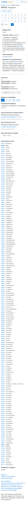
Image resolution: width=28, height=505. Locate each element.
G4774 (3, 155)
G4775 (3, 157)
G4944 (3, 419)
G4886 (3, 324)
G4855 (3, 275)
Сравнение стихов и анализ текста (11, 485)
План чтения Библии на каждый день (11, 488)
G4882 (3, 317)
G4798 (3, 196)
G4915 (3, 372)
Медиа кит (4, 474)
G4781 (3, 169)
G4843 (3, 254)
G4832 (3, 238)
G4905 (3, 356)
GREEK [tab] (18, 100)
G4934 (3, 405)
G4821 (3, 220)
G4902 (3, 352)
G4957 (3, 431)
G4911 (3, 364)
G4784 (3, 173)
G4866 (3, 287)
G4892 (3, 334)
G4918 (3, 378)
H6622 (21, 46)
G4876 (3, 307)
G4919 (3, 380)
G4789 (3, 181)
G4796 (3, 192)
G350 (2, 447)
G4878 (3, 309)
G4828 (3, 230)
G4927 (3, 395)
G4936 (3, 407)
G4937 (3, 409)
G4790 (3, 183)
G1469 (3, 450)
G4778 (3, 163)
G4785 (3, 175)
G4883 (3, 319)
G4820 (3, 218)
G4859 (3, 277)
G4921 (3, 384)
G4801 (3, 200)
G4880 (3, 313)
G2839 (3, 147)
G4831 (3, 236)
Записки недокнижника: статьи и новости (13, 483)
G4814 (3, 206)
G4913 (3, 368)
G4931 (3, 399)
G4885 (3, 322)
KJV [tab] (6, 100)
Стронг (8, 5)
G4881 (3, 315)
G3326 (3, 149)
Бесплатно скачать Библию (9, 490)
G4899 (3, 346)
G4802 (3, 202)
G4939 (3, 411)
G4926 (3, 393)
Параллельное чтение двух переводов (12, 486)
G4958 (3, 433)
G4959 (3, 435)
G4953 (3, 425)
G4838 (3, 244)
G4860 (3, 279)
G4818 (3, 214)
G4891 (3, 332)
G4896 (3, 340)
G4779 (3, 165)
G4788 (3, 179)
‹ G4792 (4, 11)
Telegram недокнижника (8, 476)
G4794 (3, 189)
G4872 (3, 299)
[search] (12, 24)
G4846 (3, 259)
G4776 (3, 159)
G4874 (3, 303)
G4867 (3, 289)
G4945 (3, 421)
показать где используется (9, 117)
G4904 (3, 354)
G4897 (3, 342)
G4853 (3, 271)
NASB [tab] (13, 100)
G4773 (3, 153)
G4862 (6, 56)
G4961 (3, 439)
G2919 (10, 56)
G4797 (3, 194)
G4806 (3, 204)
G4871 (3, 297)
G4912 (3, 366)
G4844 (3, 255)
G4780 (3, 167)
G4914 (3, 370)
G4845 (3, 257)
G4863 (3, 283)
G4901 (3, 350)
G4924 (3, 389)
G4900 (3, 348)
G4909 (3, 360)
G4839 (3, 246)
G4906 (3, 358)
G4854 (3, 273)
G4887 (3, 326)
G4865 (3, 285)
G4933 (3, 403)
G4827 (3, 228)
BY (19, 117)
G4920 (3, 382)
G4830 (3, 234)
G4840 (3, 248)
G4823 (3, 224)
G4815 (3, 208)
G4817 (3, 212)
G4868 (3, 291)
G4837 (3, 242)
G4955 (3, 429)
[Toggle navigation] (25, 2)
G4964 (3, 443)
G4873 (3, 301)
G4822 (3, 222)
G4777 (3, 161)
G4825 (3, 226)
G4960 (3, 437)
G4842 (3, 252)
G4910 (3, 362)
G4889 (3, 330)
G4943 (3, 417)
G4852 (3, 269)
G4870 (3, 295)
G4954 (3, 427)
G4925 (3, 391)
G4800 (3, 198)
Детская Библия (5, 481)
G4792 (3, 187)
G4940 (3, 413)
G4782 (3, 171)
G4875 (3, 305)
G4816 (3, 210)
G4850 (3, 265)
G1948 (3, 454)
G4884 (3, 320)
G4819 (3, 216)
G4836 (3, 240)
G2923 (3, 460)
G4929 (3, 397)
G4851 (3, 267)
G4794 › (9, 11)
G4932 (3, 401)
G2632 (3, 456)
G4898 (3, 344)
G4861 (3, 281)
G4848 (3, 263)
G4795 (3, 190)
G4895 (3, 338)
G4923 (3, 387)
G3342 (3, 151)
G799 (2, 143)
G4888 (3, 328)
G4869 (3, 293)
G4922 (3, 385)
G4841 (3, 250)
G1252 (3, 448)
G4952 (3, 423)
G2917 (3, 458)
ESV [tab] (10, 100)
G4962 (3, 441)
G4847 (3, 261)
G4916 (3, 374)
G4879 (3, 311)
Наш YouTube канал (6, 478)
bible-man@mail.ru (6, 499)
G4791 (3, 185)
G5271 (3, 464)
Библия (3, 5)
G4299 (3, 462)
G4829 (3, 232)
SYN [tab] (3, 100)
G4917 (3, 376)
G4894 (3, 336)
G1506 (3, 452)
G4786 (3, 177)
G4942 (3, 415)
